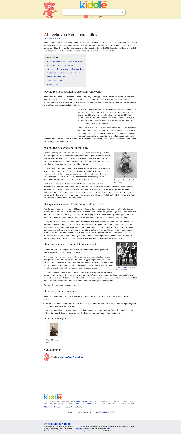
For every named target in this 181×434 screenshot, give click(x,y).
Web (86, 17)
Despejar (118, 12)
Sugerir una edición (105, 412)
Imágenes (92, 17)
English (100, 17)
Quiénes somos (69, 431)
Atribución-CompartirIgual (83, 403)
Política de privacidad (84, 431)
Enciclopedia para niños (52, 38)
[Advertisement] (90, 25)
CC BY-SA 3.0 (77, 427)
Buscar (122, 12)
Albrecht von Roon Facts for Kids (70, 357)
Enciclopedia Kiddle (80, 401)
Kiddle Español (49, 431)
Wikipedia (79, 429)
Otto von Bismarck (121, 267)
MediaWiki (109, 429)
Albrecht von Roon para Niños (55, 407)
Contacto (97, 431)
